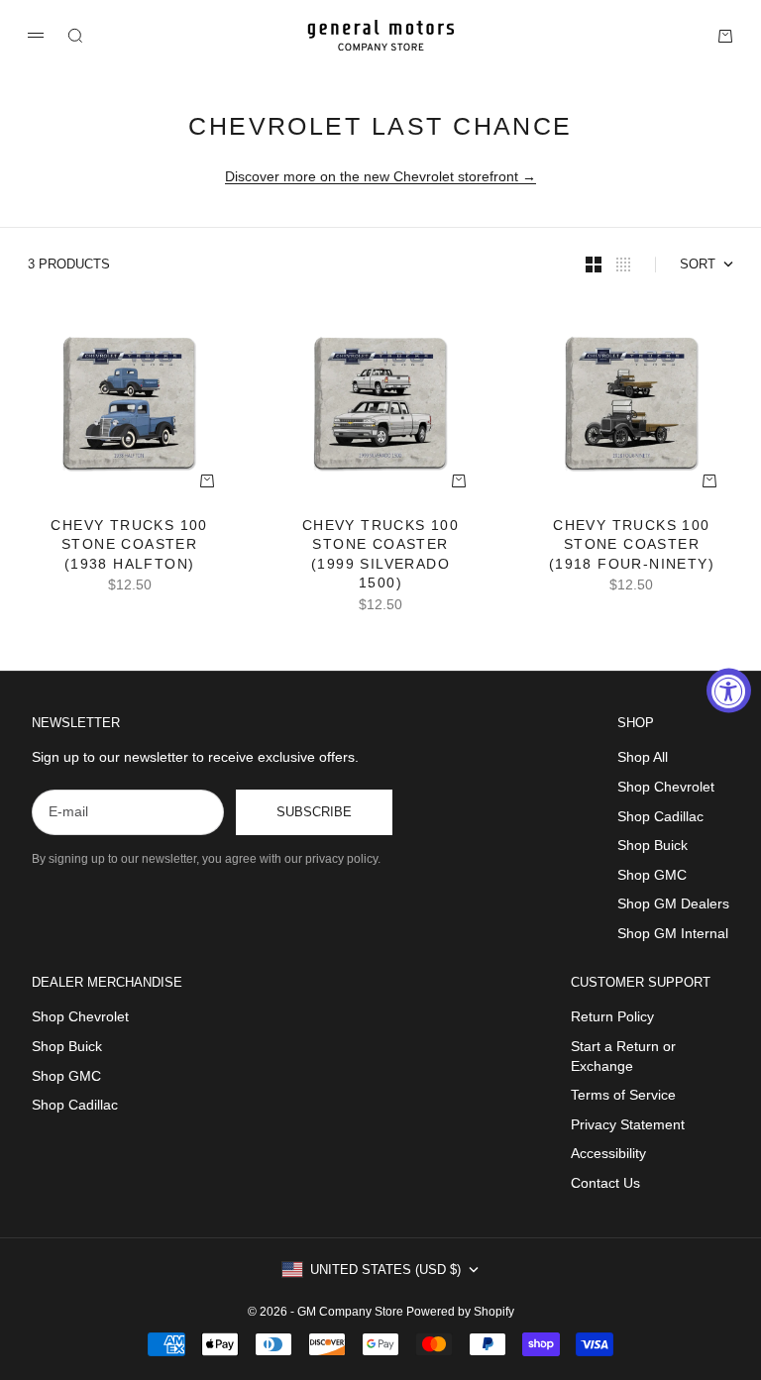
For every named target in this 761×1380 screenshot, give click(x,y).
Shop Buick (652, 845)
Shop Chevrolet (665, 787)
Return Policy (612, 1016)
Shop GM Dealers (673, 903)
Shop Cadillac (660, 816)
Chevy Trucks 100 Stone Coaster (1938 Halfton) (129, 546)
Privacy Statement (628, 1124)
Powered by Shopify (460, 1312)
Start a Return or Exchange (623, 1056)
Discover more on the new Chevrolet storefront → (380, 176)
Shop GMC (652, 875)
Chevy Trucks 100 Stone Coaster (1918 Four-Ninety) (631, 546)
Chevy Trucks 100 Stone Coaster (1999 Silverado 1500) (380, 555)
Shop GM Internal (672, 933)
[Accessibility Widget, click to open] (729, 690)
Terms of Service (623, 1095)
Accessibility (608, 1153)
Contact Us (605, 1183)
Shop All (642, 757)
